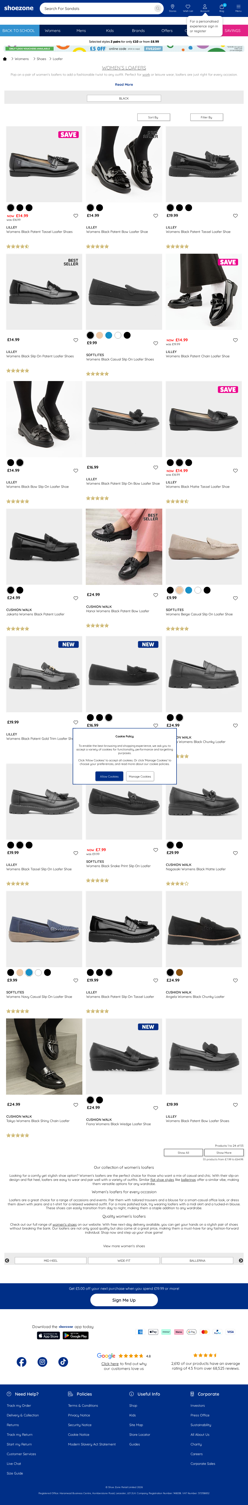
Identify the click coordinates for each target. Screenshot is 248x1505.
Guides (134, 1444)
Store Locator (139, 1434)
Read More (124, 84)
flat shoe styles (162, 1179)
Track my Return (19, 1434)
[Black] (19, 207)
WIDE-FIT (124, 1260)
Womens (22, 59)
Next (241, 1260)
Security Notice (80, 1425)
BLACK (124, 98)
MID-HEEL (51, 1260)
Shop (133, 1405)
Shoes (41, 59)
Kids (132, 1415)
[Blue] (108, 335)
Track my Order (19, 1405)
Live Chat (14, 1463)
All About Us (200, 1434)
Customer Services (21, 1454)
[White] (118, 335)
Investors (198, 1405)
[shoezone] (19, 8)
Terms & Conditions (83, 1405)
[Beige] (99, 335)
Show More (224, 1152)
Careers (197, 1454)
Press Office (200, 1415)
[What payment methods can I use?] (185, 1332)
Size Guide (15, 1473)
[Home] (4, 59)
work (146, 74)
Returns (13, 1425)
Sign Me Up (124, 1300)
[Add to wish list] (75, 216)
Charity (196, 1444)
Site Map (136, 1425)
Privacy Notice (79, 1415)
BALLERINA (197, 1260)
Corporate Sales (203, 1463)
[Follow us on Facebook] (21, 1362)
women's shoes (65, 1224)
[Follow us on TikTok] (63, 1362)
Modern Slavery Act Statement (92, 1444)
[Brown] (179, 972)
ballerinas (188, 1179)
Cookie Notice (78, 1434)
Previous (7, 1260)
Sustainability (201, 1425)
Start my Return (19, 1444)
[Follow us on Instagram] (42, 1362)
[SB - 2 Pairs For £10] (124, 41)
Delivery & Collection (23, 1415)
